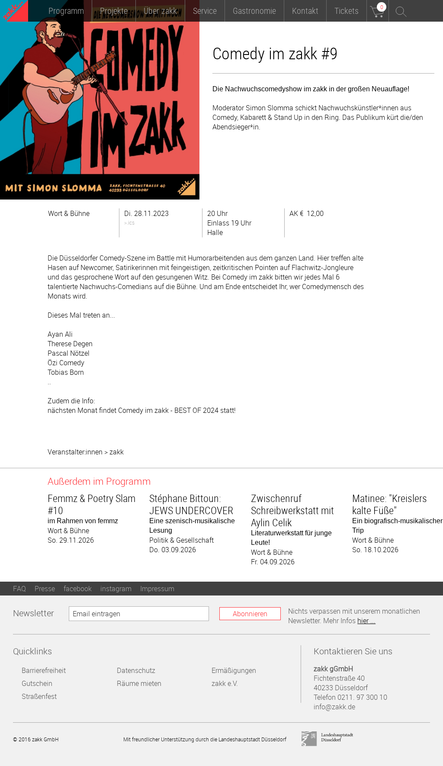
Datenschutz (136, 670)
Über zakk (160, 10)
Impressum (157, 588)
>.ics (129, 222)
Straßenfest (39, 696)
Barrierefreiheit (44, 670)
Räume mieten (139, 683)
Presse (45, 588)
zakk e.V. (225, 683)
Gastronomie (254, 10)
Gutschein (37, 683)
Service (205, 10)
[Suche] (400, 11)
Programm (66, 10)
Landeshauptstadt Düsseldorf (327, 739)
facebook (78, 588)
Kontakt (305, 10)
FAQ (19, 588)
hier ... (366, 620)
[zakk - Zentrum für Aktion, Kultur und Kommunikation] (15, 12)
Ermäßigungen (234, 670)
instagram (116, 588)
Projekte (114, 10)
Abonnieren (250, 613)
